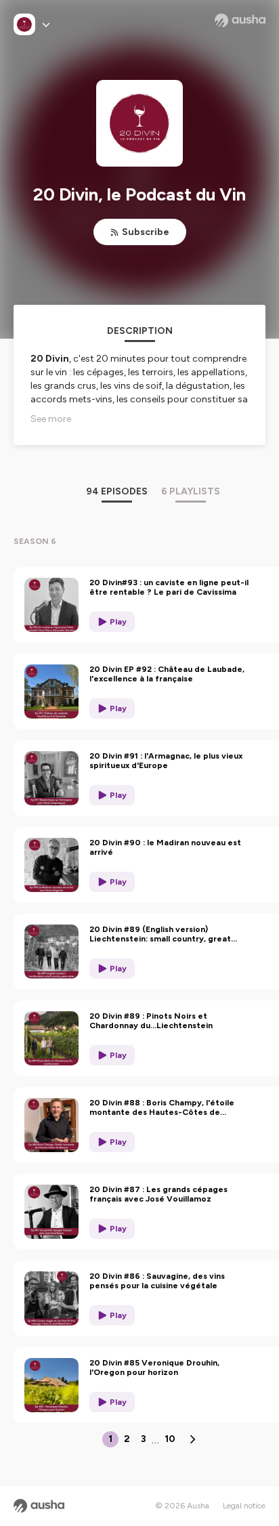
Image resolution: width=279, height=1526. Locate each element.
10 (170, 1439)
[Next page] (192, 1439)
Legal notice (244, 1505)
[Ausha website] (240, 20)
